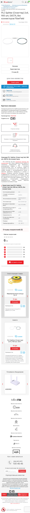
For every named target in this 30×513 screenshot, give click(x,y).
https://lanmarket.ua (15, 503)
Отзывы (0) (15, 72)
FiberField (13, 115)
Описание (15, 66)
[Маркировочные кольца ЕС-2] (15, 281)
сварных (3, 173)
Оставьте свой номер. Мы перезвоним (15, 468)
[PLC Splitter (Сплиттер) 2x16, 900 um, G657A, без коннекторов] (15, 328)
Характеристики (15, 69)
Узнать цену (15, 82)
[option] (15, 41)
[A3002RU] (15, 380)
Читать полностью (15, 488)
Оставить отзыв (16, 262)
